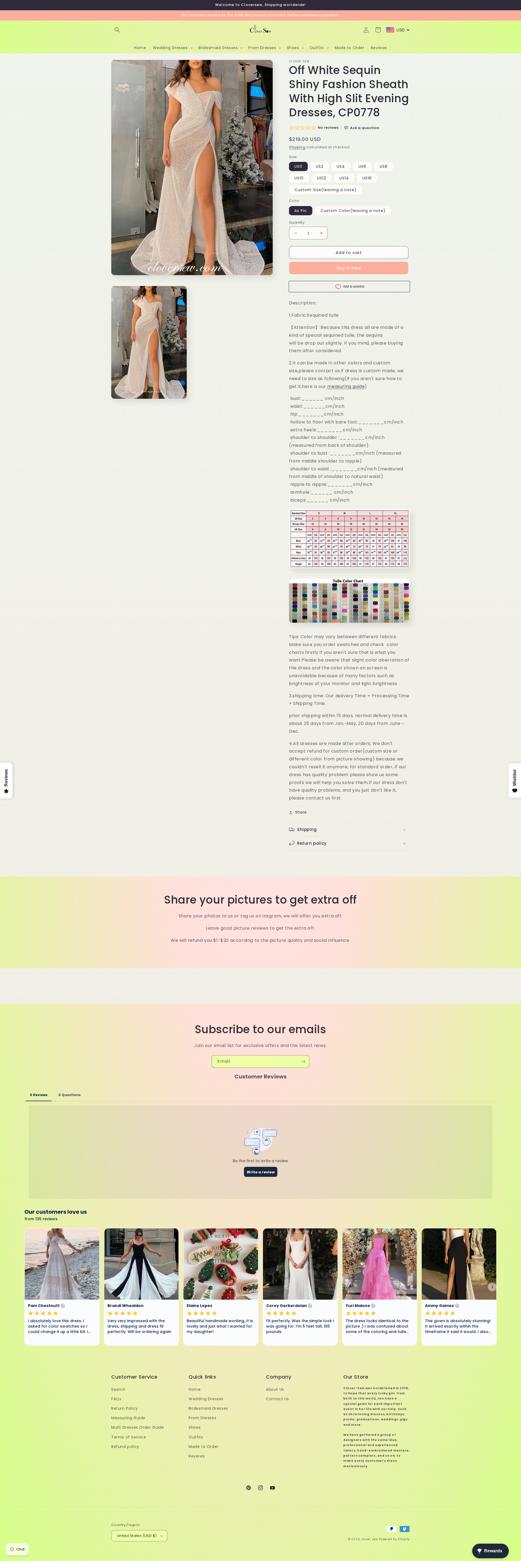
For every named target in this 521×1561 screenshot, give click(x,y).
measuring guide (346, 386)
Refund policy (125, 1446)
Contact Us (277, 1399)
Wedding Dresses (206, 1399)
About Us (275, 1389)
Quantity (296, 222)
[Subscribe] (303, 1061)
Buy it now (349, 268)
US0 (298, 166)
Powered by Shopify (394, 1539)
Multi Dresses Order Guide (137, 1427)
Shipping (297, 147)
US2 (319, 166)
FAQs (116, 1399)
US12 (321, 178)
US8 (383, 166)
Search (118, 1389)
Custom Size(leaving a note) (325, 189)
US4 (341, 166)
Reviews (197, 1456)
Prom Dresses (202, 1418)
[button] (117, 30)
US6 (362, 166)
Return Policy (124, 1408)
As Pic (300, 210)
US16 (367, 178)
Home (195, 1389)
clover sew (369, 1539)
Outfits (196, 1437)
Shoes (195, 1427)
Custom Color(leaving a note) (353, 210)
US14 (344, 178)
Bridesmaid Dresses (208, 1408)
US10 (299, 178)
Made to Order (203, 1446)
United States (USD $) (137, 1535)
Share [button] (301, 812)
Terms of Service (128, 1437)
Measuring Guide (128, 1418)
